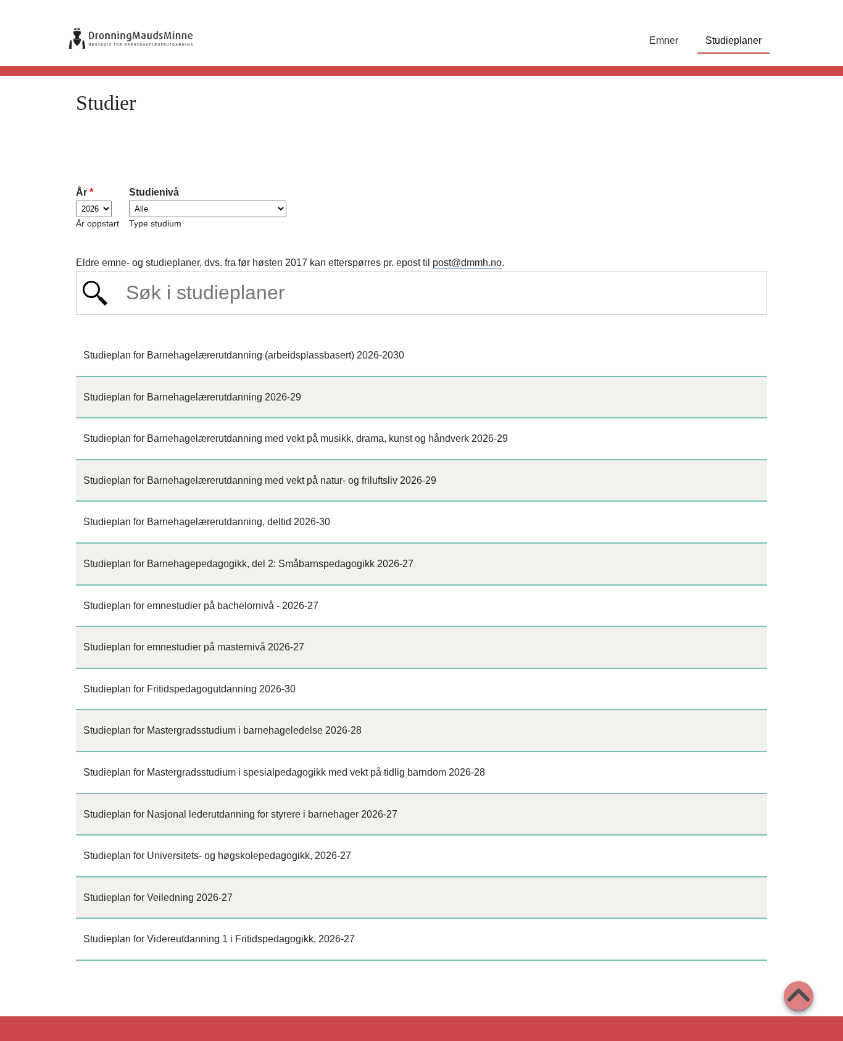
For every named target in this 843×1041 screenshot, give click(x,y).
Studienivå (154, 192)
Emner (663, 40)
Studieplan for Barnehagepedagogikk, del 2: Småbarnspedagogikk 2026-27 (248, 563)
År (84, 192)
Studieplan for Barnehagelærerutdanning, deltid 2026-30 (206, 521)
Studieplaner (733, 40)
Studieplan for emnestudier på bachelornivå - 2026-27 (200, 605)
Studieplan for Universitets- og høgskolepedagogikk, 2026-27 (217, 855)
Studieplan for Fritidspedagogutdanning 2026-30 (189, 689)
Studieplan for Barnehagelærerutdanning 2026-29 (192, 397)
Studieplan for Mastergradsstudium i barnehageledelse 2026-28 (222, 730)
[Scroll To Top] (798, 996)
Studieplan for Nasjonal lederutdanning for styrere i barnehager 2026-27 (240, 814)
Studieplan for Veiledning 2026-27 (158, 897)
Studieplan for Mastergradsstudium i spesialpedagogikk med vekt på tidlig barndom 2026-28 (284, 772)
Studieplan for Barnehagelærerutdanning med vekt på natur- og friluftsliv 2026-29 (259, 480)
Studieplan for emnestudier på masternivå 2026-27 (193, 647)
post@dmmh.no (467, 262)
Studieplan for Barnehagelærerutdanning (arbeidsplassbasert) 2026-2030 (243, 355)
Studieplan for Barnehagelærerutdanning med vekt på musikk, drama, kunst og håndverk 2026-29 (295, 438)
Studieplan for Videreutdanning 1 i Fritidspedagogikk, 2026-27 (219, 939)
